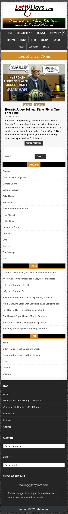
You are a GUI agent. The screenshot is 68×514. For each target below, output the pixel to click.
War (4, 258)
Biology (44, 39)
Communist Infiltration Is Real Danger (21, 355)
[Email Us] (60, 32)
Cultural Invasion (11, 190)
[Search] (64, 32)
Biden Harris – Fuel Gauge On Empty (21, 349)
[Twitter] (56, 32)
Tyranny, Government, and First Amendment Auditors (29, 272)
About (21, 46)
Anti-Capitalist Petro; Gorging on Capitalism (24, 322)
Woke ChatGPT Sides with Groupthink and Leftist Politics (31, 303)
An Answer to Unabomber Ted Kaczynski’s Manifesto (29, 278)
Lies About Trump (24, 33)
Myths (33, 39)
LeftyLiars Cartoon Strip (14, 291)
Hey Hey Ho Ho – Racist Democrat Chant (23, 310)
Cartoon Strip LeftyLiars (14, 177)
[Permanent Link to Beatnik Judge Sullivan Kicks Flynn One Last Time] (34, 83)
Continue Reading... (34, 143)
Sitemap (7, 374)
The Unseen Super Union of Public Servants (25, 316)
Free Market (9, 215)
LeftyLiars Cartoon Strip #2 (16, 285)
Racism (23, 39)
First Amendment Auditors (15, 208)
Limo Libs (56, 39)
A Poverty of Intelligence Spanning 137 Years (25, 328)
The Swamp (40, 33)
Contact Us (33, 46)
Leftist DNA (8, 221)
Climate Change (11, 183)
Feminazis (11, 39)
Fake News (8, 196)
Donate (46, 46)
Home (10, 33)
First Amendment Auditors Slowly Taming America (27, 297)
